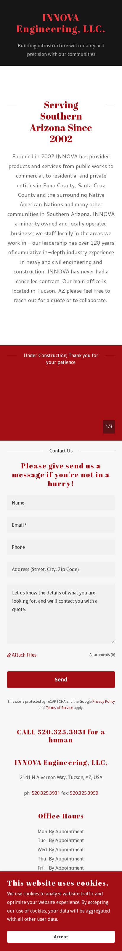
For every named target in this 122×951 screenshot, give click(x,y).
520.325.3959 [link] (84, 793)
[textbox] (61, 502)
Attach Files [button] (24, 655)
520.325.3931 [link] (46, 793)
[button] (9, 655)
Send (61, 679)
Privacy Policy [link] (103, 701)
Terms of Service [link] (59, 708)
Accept (61, 936)
